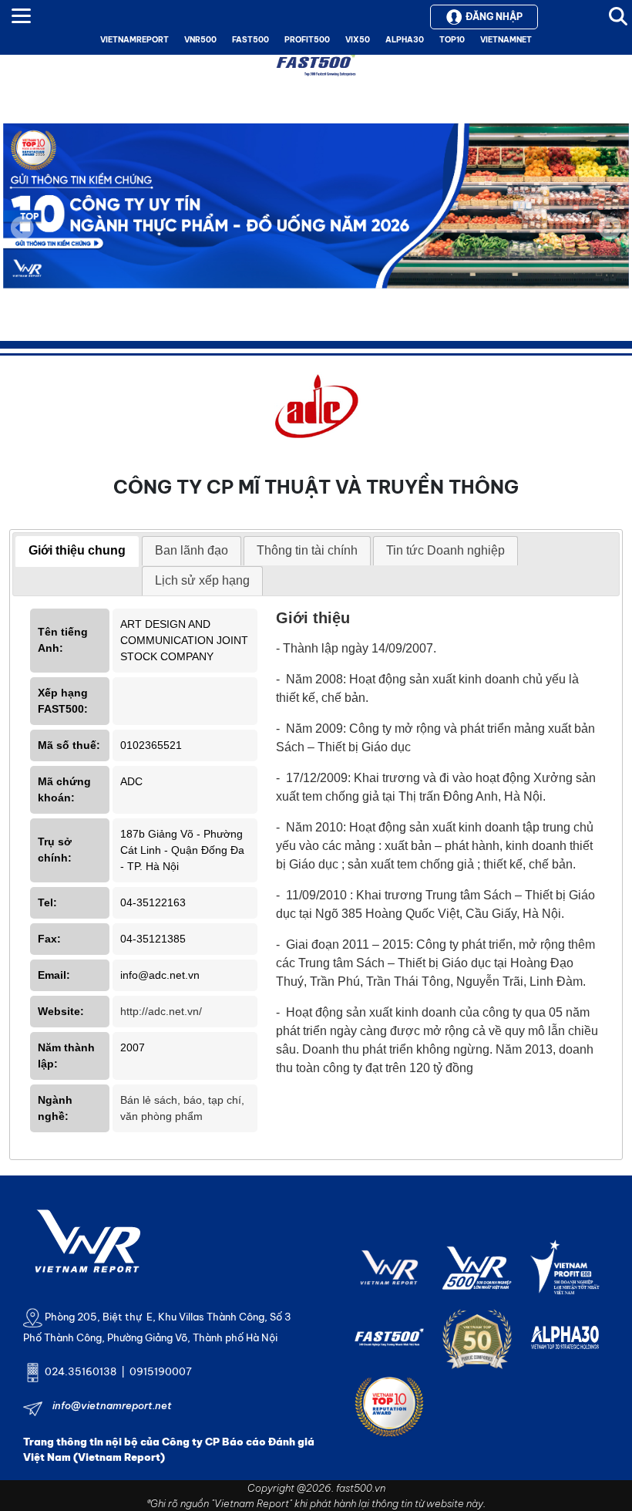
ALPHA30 (404, 40)
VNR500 (200, 40)
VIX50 (357, 40)
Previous (22, 227)
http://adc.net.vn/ (161, 1011)
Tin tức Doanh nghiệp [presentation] (445, 550)
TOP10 (452, 40)
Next (609, 238)
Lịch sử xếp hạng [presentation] (202, 580)
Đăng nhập (494, 16)
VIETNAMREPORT (134, 40)
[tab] (77, 551)
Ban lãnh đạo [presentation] (191, 550)
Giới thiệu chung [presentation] (77, 550)
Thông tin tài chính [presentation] (307, 550)
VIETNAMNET (506, 40)
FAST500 (250, 40)
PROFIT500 (307, 40)
